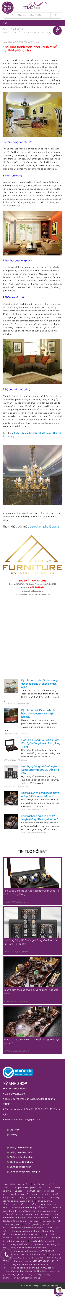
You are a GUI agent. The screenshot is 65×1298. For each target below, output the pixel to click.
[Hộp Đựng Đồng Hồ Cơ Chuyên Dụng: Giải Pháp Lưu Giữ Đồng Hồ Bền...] (11, 774)
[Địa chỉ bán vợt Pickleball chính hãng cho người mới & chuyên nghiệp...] (11, 717)
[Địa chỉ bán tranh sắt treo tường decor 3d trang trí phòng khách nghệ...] (11, 688)
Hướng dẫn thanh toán (21, 1152)
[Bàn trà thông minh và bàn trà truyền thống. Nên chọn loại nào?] (11, 823)
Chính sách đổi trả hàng (21, 1162)
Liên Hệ (13, 1134)
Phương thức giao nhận (21, 1157)
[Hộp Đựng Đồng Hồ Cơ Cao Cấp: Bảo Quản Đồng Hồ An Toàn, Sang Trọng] (11, 747)
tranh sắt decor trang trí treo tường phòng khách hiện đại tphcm (32, 1209)
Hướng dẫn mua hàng (21, 1147)
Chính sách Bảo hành (20, 1166)
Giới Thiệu (15, 1129)
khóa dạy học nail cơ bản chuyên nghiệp (31, 1199)
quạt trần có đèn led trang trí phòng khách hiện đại (31, 1216)
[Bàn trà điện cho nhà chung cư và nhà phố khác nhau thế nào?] (11, 800)
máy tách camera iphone (27, 1277)
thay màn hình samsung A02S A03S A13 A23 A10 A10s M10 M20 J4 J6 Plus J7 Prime (28, 1253)
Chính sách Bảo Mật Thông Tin (25, 1171)
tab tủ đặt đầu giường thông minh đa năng (31, 1219)
